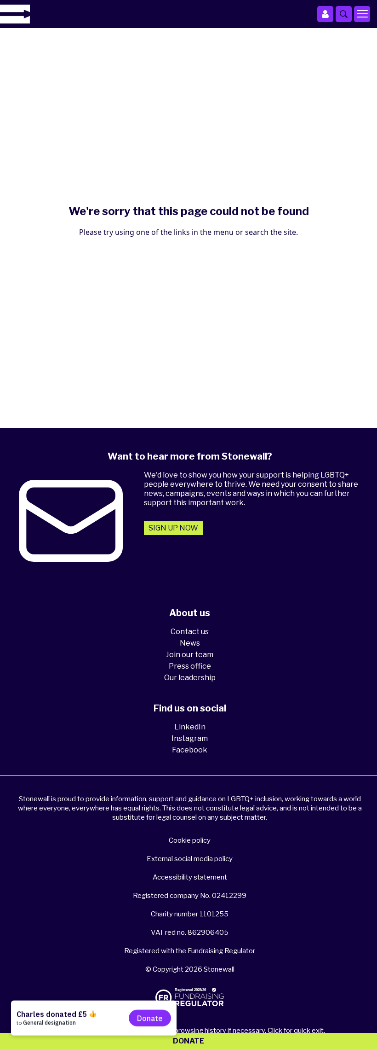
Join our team (189, 654)
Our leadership (190, 677)
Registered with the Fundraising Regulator (189, 951)
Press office (190, 666)
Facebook (189, 750)
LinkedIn (190, 727)
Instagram (189, 738)
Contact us (190, 631)
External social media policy (190, 859)
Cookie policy (190, 840)
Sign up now (173, 528)
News (190, 643)
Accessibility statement (190, 877)
